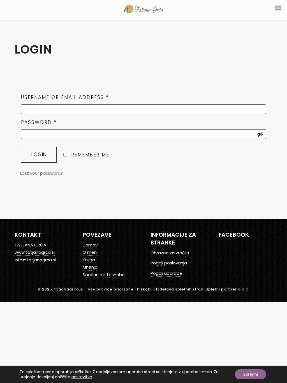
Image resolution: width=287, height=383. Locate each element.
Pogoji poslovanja (169, 263)
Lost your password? (41, 173)
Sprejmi (250, 374)
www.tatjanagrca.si (35, 252)
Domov (90, 245)
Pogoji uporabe (166, 273)
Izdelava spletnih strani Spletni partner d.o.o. (203, 289)
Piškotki (145, 289)
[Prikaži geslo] (260, 134)
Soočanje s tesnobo (104, 275)
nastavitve (81, 376)
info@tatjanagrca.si (35, 260)
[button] (278, 8)
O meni (90, 252)
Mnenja (90, 267)
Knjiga (89, 260)
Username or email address (65, 97)
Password (39, 122)
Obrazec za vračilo (170, 253)
